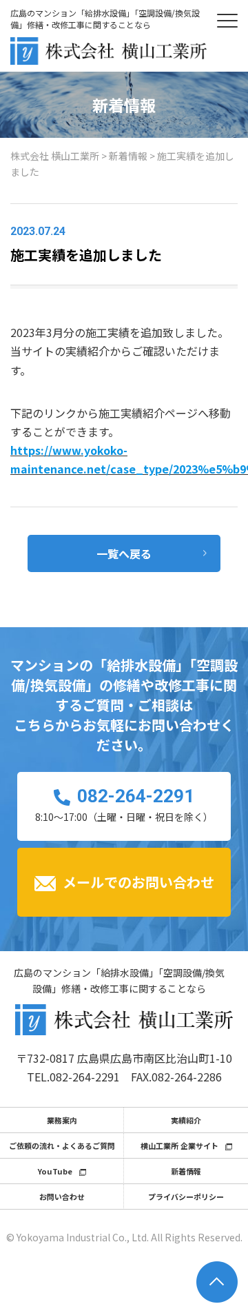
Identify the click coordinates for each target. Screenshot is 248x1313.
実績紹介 (186, 1120)
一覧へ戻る (124, 553)
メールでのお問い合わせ (138, 882)
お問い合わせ (62, 1196)
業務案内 (62, 1120)
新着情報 (186, 1171)
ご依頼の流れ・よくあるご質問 (62, 1145)
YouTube (55, 1171)
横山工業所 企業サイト (179, 1145)
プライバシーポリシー (186, 1196)
